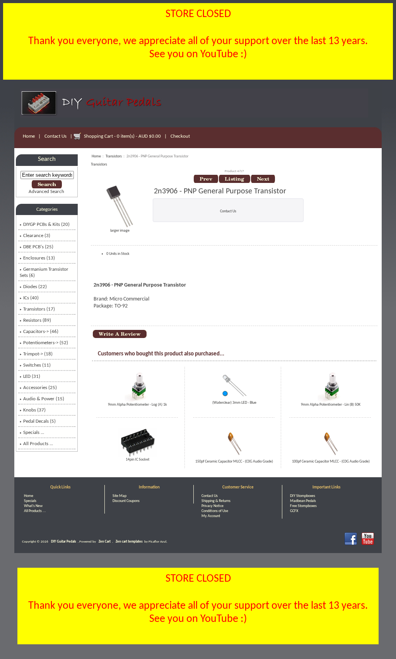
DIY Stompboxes (302, 496)
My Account (210, 516)
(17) (39, 309)
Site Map (119, 496)
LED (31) (31, 376)
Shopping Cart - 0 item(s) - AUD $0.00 (122, 136)
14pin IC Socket (137, 460)
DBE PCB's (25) (38, 246)
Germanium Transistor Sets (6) (44, 272)
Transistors (114, 156)
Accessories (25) (40, 387)
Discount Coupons (126, 501)
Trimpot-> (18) (38, 354)
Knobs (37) (34, 410)
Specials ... (33, 432)
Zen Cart (105, 541)
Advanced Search (46, 191)
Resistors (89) (37, 320)
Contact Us (55, 136)
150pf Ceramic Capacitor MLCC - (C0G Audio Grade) (234, 461)
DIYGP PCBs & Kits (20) (46, 224)
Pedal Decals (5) (39, 421)
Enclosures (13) (39, 258)
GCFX (294, 511)
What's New (33, 506)
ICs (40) (31, 297)
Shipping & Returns (215, 501)
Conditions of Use (214, 511)
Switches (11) (37, 365)
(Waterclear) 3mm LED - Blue (234, 403)
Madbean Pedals (303, 501)
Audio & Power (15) (43, 398)
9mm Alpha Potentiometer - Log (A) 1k (137, 405)
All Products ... (38, 443)
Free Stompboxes (303, 506)
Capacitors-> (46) (40, 331)
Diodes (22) (35, 286)
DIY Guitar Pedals (63, 541)
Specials (30, 501)
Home (29, 136)
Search (47, 159)
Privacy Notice (212, 506)
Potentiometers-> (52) (45, 342)
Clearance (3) (36, 235)
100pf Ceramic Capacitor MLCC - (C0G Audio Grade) (331, 461)
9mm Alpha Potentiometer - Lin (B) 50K (330, 405)
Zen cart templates (129, 541)
